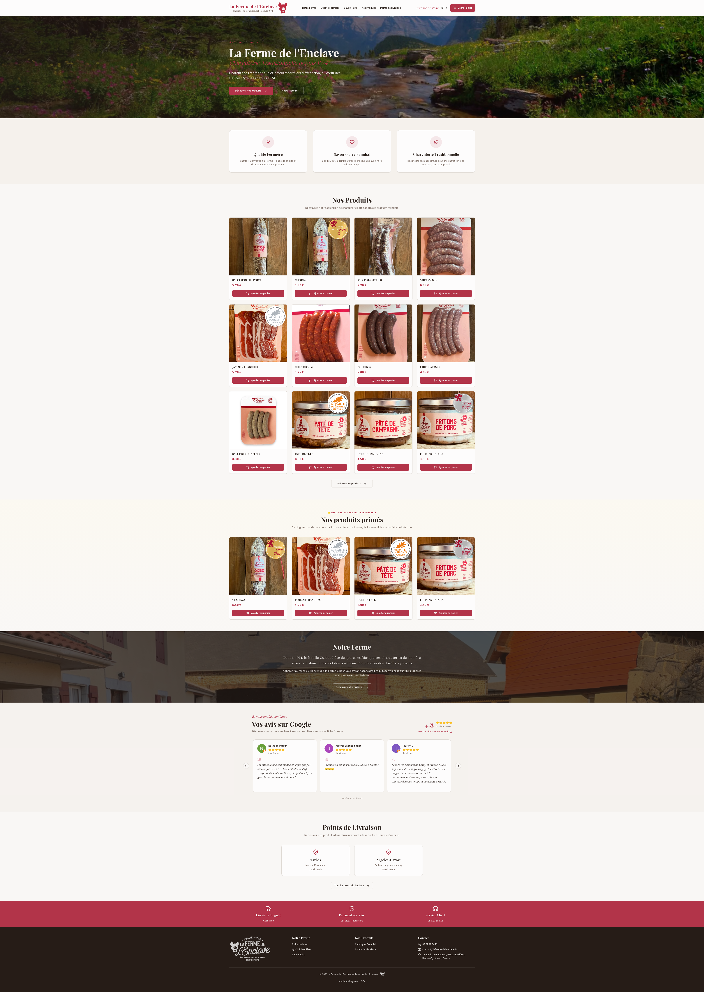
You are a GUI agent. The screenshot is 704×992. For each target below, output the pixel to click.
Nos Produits (369, 8)
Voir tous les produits (349, 484)
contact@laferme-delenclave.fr (439, 949)
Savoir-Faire (350, 8)
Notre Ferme (309, 8)
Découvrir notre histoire (349, 687)
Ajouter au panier (260, 293)
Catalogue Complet (365, 944)
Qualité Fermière (330, 8)
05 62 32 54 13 (429, 944)
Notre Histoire (290, 91)
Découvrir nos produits (248, 91)
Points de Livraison (390, 8)
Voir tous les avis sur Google (433, 732)
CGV (363, 981)
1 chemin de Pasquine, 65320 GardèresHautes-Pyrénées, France (443, 956)
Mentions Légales (348, 981)
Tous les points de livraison (349, 885)
